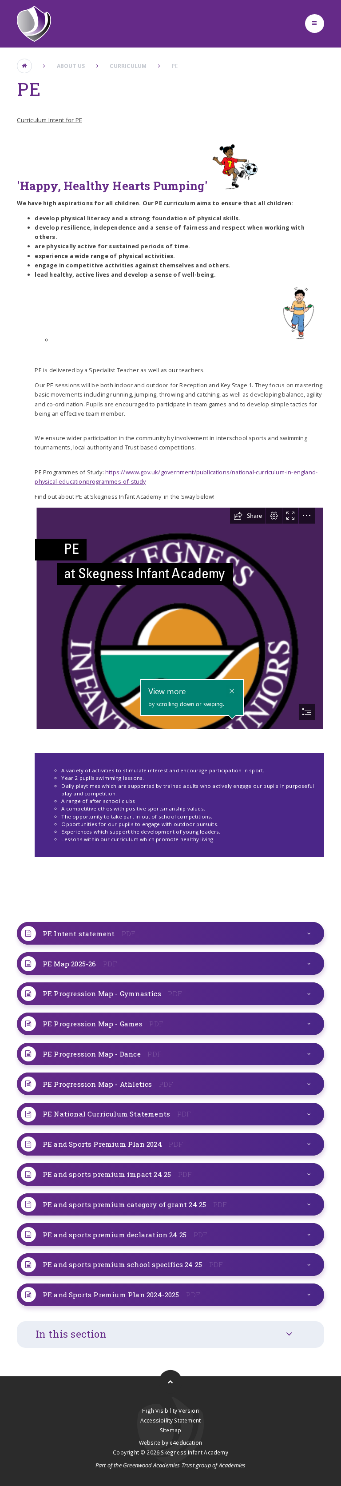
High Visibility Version (170, 1410)
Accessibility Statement (170, 1420)
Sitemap (170, 1430)
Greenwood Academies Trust (158, 1465)
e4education (186, 1442)
